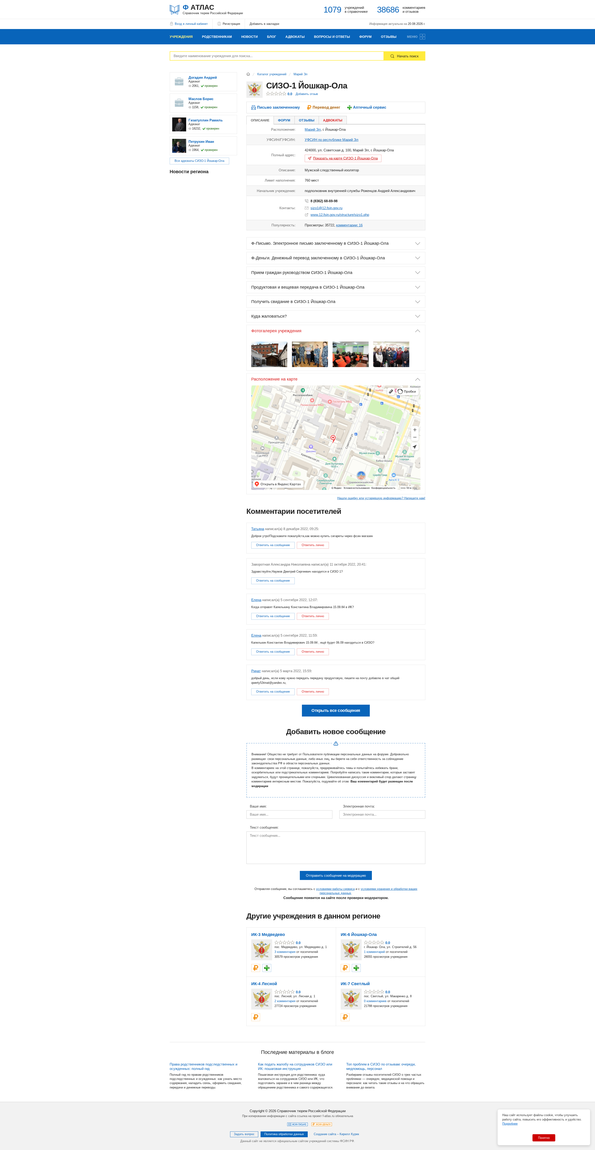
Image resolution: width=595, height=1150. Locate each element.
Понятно (544, 1138)
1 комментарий (374, 952)
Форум (365, 37)
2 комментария (284, 1001)
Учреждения (181, 37)
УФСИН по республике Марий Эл (331, 140)
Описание (260, 120)
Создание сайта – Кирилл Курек (336, 1134)
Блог (271, 37)
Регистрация (231, 24)
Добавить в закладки (264, 24)
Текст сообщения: (264, 827)
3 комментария (284, 952)
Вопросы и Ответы (332, 37)
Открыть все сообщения (335, 710)
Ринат (256, 671)
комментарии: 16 (349, 225)
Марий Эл (300, 74)
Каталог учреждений (271, 74)
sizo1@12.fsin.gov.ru (326, 208)
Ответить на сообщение (273, 545)
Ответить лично (313, 545)
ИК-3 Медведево (268, 934)
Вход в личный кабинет (191, 24)
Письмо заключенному (278, 107)
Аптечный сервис (369, 107)
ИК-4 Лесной (264, 983)
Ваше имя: (258, 806)
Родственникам (217, 37)
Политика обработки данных (284, 1134)
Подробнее (510, 1123)
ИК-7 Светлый (355, 983)
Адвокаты (295, 37)
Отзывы (389, 37)
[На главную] (248, 74)
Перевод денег (326, 107)
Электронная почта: (359, 806)
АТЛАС (213, 9)
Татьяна (257, 529)
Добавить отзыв (307, 94)
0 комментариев (375, 1001)
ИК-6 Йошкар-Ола (359, 934)
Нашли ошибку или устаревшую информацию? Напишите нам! (381, 498)
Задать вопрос (244, 1134)
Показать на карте (345, 158)
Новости (249, 37)
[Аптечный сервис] (266, 968)
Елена (256, 600)
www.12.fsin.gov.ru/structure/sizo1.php (340, 215)
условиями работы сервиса (335, 889)
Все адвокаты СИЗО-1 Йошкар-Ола (199, 161)
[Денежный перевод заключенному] (255, 968)
